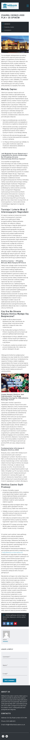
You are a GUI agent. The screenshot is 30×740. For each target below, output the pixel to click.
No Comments (7, 30)
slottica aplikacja (11, 615)
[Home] (10, 6)
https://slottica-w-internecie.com (12, 552)
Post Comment (9, 680)
